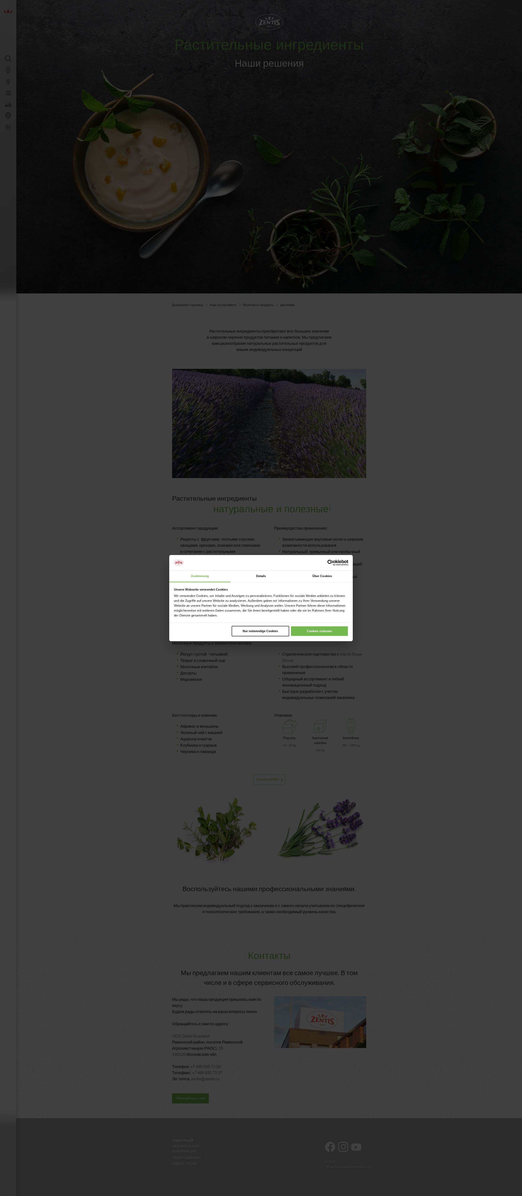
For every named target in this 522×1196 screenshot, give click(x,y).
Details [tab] (261, 576)
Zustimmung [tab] (200, 576)
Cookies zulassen (319, 631)
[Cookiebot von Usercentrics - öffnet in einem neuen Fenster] (330, 563)
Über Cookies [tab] (322, 576)
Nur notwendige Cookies (260, 631)
